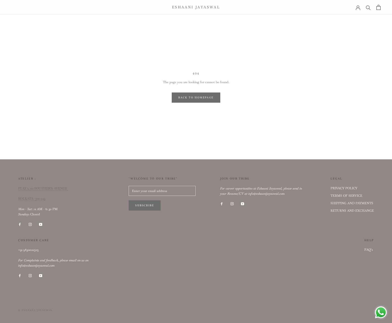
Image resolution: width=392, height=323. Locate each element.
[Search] (368, 7)
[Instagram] (30, 224)
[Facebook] (19, 224)
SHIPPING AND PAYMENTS (352, 203)
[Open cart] (378, 7)
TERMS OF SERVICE (346, 196)
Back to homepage (195, 97)
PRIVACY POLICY (344, 188)
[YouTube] (40, 224)
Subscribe (144, 205)
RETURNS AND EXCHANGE (352, 211)
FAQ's (368, 250)
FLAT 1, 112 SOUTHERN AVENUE (43, 188)
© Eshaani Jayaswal (35, 310)
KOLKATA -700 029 (31, 199)
